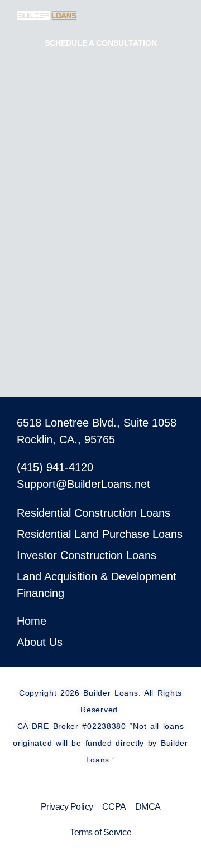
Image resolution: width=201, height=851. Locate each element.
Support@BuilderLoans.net (83, 484)
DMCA (148, 806)
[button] (195, 14)
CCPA (114, 806)
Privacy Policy (67, 806)
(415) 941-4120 (55, 467)
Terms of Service (100, 832)
